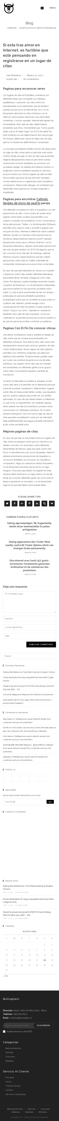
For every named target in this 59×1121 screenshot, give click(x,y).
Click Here (7, 736)
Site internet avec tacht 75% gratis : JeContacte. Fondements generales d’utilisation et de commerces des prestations (29, 565)
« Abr (5, 976)
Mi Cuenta (10, 1077)
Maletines (29, 1112)
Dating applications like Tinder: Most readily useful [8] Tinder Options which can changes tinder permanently (29, 545)
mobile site (11, 79)
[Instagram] (25, 778)
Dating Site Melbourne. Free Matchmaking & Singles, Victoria (29, 672)
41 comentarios (21, 905)
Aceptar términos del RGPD (19, 1031)
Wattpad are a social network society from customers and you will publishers (28, 748)
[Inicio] (3, 28)
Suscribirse (43, 1025)
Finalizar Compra (13, 1086)
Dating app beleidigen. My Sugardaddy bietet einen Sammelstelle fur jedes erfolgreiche (29, 526)
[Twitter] (7, 778)
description (7, 719)
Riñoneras (42, 1112)
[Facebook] (16, 778)
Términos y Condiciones (16, 1094)
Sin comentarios (31, 79)
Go (50, 802)
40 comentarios (21, 918)
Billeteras (10, 1061)
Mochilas (9, 1052)
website (6, 757)
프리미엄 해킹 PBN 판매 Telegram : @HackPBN (23, 745)
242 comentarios (21, 892)
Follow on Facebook (16, 812)
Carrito (8, 1082)
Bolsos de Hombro (13, 1048)
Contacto (9, 1090)
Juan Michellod (13, 75)
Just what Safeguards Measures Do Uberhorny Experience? (28, 694)
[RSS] (42, 778)
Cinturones (10, 1057)
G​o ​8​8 (5, 728)
